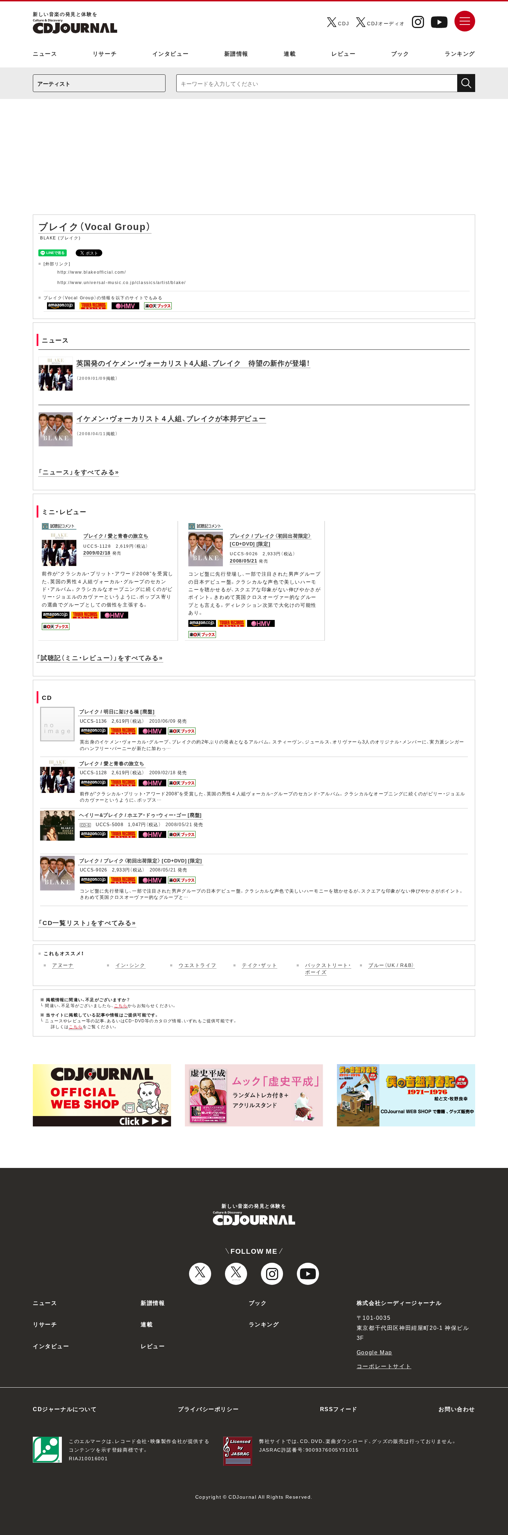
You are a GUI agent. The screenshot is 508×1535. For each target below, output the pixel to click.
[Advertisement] (254, 160)
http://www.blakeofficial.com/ (91, 272)
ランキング (460, 53)
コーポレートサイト (384, 1366)
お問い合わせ (457, 1409)
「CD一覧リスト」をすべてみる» (87, 922)
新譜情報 (236, 53)
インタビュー (170, 53)
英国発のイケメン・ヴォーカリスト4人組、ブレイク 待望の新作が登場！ (193, 363)
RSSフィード (339, 1409)
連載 (290, 53)
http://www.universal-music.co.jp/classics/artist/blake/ (121, 282)
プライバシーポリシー (208, 1409)
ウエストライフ (197, 964)
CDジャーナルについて (65, 1409)
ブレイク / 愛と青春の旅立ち (116, 535)
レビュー (343, 53)
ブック (400, 53)
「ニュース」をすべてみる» (78, 471)
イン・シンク (130, 964)
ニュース (45, 53)
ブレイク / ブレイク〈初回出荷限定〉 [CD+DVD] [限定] (140, 860)
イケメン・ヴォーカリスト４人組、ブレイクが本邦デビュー (171, 418)
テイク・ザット (259, 964)
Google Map (374, 1352)
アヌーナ (63, 964)
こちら (121, 1005)
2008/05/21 (243, 560)
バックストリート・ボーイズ (328, 968)
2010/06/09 (162, 721)
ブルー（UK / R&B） (391, 964)
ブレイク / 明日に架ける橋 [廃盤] (116, 711)
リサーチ (105, 53)
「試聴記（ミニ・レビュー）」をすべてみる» (100, 657)
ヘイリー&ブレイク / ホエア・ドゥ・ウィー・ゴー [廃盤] (140, 814)
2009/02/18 (97, 552)
